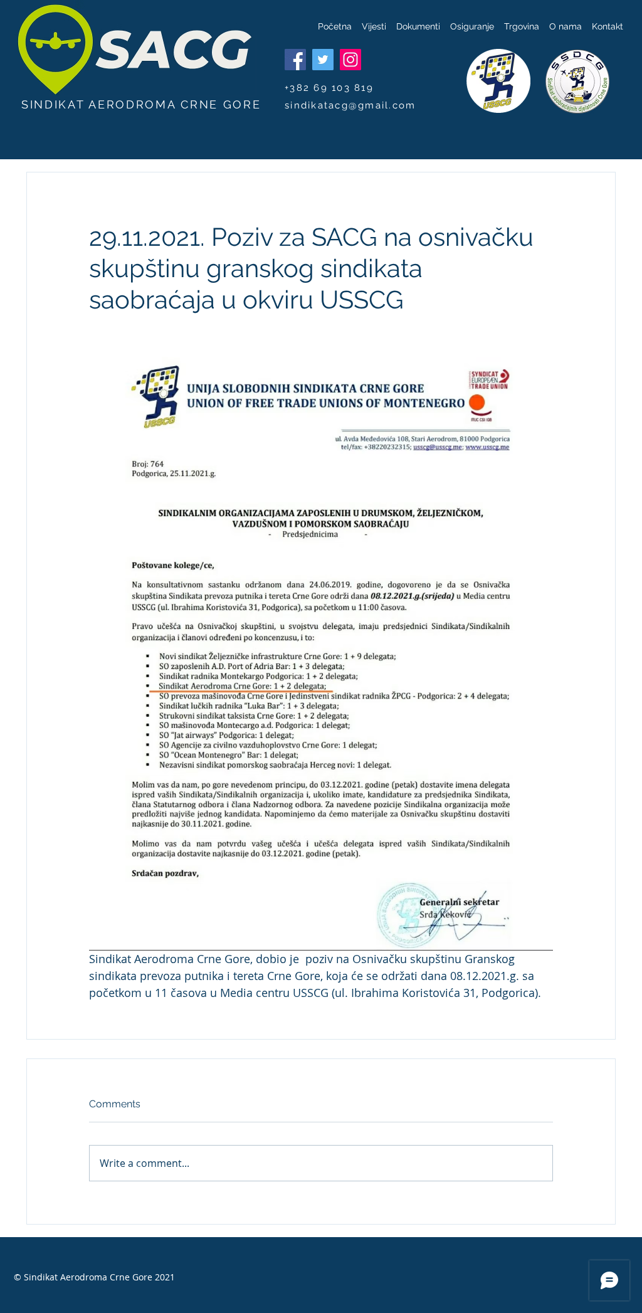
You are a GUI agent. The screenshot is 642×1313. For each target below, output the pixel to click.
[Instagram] (350, 59)
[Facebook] (295, 59)
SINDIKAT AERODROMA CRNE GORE (141, 104)
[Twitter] (323, 59)
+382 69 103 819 (329, 87)
